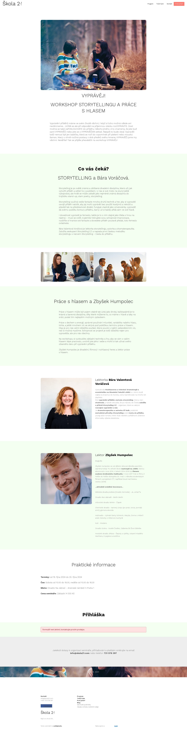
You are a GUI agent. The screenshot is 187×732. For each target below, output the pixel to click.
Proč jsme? (81, 700)
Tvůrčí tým (81, 698)
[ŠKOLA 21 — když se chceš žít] (12, 4)
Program (80, 696)
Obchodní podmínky (84, 705)
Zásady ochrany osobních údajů (88, 707)
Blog (78, 702)
